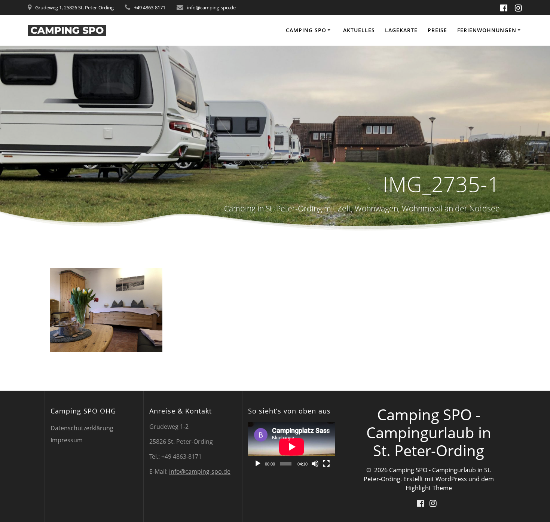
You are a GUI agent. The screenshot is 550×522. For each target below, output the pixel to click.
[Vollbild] (326, 463)
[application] (291, 446)
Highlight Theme (429, 488)
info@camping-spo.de (199, 471)
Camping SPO (306, 30)
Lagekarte (401, 30)
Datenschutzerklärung (82, 428)
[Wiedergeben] (258, 463)
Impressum (67, 440)
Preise (437, 30)
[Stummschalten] (315, 463)
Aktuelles (359, 30)
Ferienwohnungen (486, 30)
